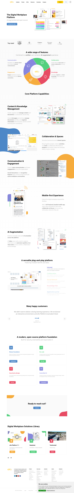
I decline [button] (43, 490)
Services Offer (61, 472)
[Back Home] (12, 2)
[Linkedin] (15, 476)
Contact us (37, 407)
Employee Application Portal (39, 471)
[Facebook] (20, 476)
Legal (25, 490)
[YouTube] (18, 476)
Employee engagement (53, 477)
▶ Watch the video (12, 24)
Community (38, 2)
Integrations (31, 477)
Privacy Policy (31, 490)
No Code (30, 474)
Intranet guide (54, 473)
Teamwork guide (54, 481)
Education (45, 473)
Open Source (31, 479)
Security (12, 382)
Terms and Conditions (18, 490)
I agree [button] (40, 490)
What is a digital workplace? (54, 471)
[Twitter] (16, 476)
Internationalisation (32, 472)
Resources (32, 2)
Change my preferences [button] (50, 490)
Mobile (30, 473)
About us (60, 474)
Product (22, 2)
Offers (27, 2)
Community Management (39, 481)
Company (44, 2)
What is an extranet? (53, 475)
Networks (45, 472)
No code (42, 361)
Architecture (13, 361)
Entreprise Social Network (39, 477)
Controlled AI (43, 382)
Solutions (17, 2)
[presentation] (9, 318)
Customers (60, 473)
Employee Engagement (39, 479)
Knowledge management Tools (39, 474)
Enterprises (46, 474)
